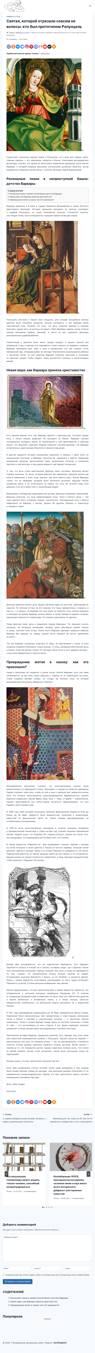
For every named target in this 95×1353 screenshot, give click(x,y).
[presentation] (24, 1157)
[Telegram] (22, 47)
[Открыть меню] (90, 6)
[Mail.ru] (9, 47)
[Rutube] (49, 47)
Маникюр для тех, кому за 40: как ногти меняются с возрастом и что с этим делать (71, 1118)
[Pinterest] (31, 47)
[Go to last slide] (6, 1174)
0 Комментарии (30, 1191)
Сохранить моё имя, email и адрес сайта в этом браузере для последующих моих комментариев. (47, 1275)
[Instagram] (27, 47)
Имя (7, 1268)
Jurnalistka (13, 39)
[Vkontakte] (18, 47)
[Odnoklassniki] (13, 47)
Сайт (67, 1268)
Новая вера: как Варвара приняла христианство (31, 197)
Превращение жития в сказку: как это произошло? (32, 200)
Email (38, 1268)
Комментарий (11, 1237)
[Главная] (7, 32)
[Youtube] (45, 47)
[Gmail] (40, 47)
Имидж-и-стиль (13, 16)
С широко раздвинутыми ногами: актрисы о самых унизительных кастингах (24, 1118)
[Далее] (88, 1174)
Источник (11, 1091)
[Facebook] (36, 47)
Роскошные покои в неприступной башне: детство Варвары (35, 194)
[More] (54, 47)
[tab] (42, 1207)
